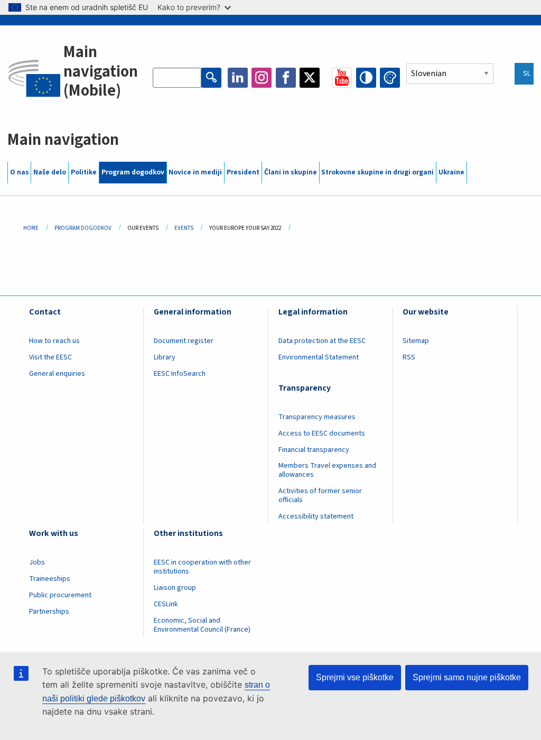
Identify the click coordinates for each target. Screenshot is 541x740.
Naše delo (49, 172)
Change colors (390, 78)
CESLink (166, 604)
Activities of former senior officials (320, 495)
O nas (19, 172)
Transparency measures (317, 417)
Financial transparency (313, 450)
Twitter (310, 78)
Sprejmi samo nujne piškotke (467, 677)
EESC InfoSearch (180, 373)
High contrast (366, 78)
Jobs (37, 562)
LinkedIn (238, 78)
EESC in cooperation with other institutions (202, 567)
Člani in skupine (290, 172)
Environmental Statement (318, 357)
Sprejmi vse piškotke (355, 677)
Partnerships (49, 611)
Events (183, 228)
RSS (409, 357)
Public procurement (60, 595)
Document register (183, 341)
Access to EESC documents (321, 433)
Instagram (261, 78)
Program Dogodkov (82, 228)
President (243, 172)
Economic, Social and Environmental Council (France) (203, 625)
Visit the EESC (50, 357)
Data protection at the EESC (322, 341)
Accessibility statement (315, 516)
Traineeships (49, 579)
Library (164, 357)
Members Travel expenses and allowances (327, 470)
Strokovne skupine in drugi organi (377, 172)
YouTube (342, 78)
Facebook (286, 78)
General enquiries (57, 373)
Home (31, 228)
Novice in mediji (195, 172)
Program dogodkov (132, 172)
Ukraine (451, 172)
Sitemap (416, 341)
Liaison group (175, 587)
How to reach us (54, 341)
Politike (84, 172)
